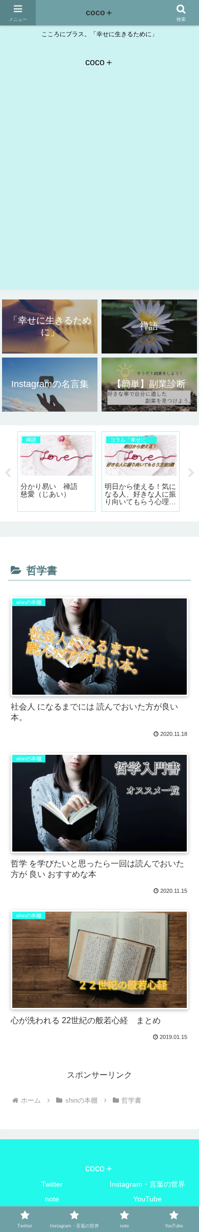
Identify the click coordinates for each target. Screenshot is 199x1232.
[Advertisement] (99, 190)
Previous (8, 473)
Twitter (52, 1184)
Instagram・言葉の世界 (147, 1184)
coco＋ (99, 12)
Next (191, 473)
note (52, 1199)
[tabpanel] (56, 471)
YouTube (147, 1199)
